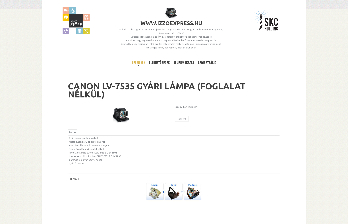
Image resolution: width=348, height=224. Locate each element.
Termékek (138, 62)
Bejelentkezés (183, 62)
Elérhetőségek (159, 62)
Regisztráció (207, 62)
